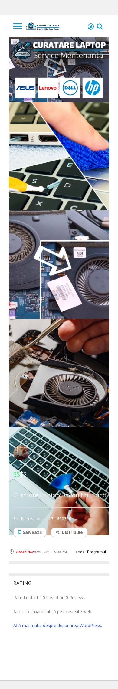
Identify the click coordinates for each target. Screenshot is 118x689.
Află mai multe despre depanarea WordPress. (57, 625)
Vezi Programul (92, 551)
